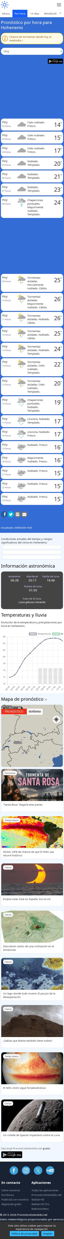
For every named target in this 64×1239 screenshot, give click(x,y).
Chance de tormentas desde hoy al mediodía (30, 38)
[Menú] (59, 5)
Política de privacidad (24, 1233)
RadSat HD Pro (40, 1204)
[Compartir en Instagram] (17, 514)
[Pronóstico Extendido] (4, 5)
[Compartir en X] (11, 514)
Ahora (6, 13)
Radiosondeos (40, 1208)
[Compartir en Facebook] (4, 514)
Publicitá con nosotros (15, 1199)
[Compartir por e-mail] (24, 514)
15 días (34, 13)
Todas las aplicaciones (44, 1190)
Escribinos (7, 1195)
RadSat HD (37, 1199)
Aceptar (47, 1233)
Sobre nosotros (10, 1190)
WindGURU (51, 13)
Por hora (20, 13)
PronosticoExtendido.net (46, 1195)
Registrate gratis (11, 1204)
